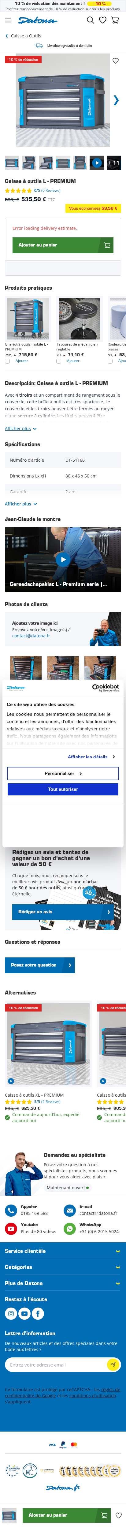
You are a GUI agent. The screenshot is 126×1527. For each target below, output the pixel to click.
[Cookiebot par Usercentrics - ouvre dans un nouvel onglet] (92, 688)
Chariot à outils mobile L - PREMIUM (26, 347)
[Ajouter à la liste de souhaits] (115, 60)
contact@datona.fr (31, 636)
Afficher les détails (88, 756)
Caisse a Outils (26, 36)
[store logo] (38, 20)
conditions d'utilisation (92, 1395)
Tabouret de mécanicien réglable (77, 347)
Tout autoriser (63, 789)
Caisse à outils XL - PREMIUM (34, 1095)
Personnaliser (59, 773)
